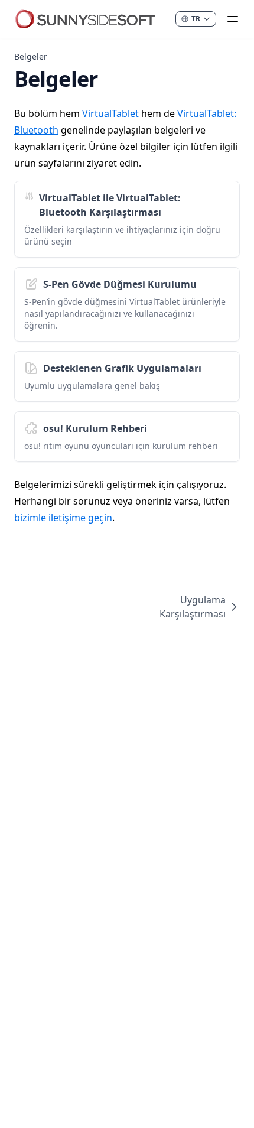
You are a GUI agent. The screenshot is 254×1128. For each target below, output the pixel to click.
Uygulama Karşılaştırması (192, 606)
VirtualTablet (110, 113)
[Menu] (233, 19)
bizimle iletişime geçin (63, 517)
